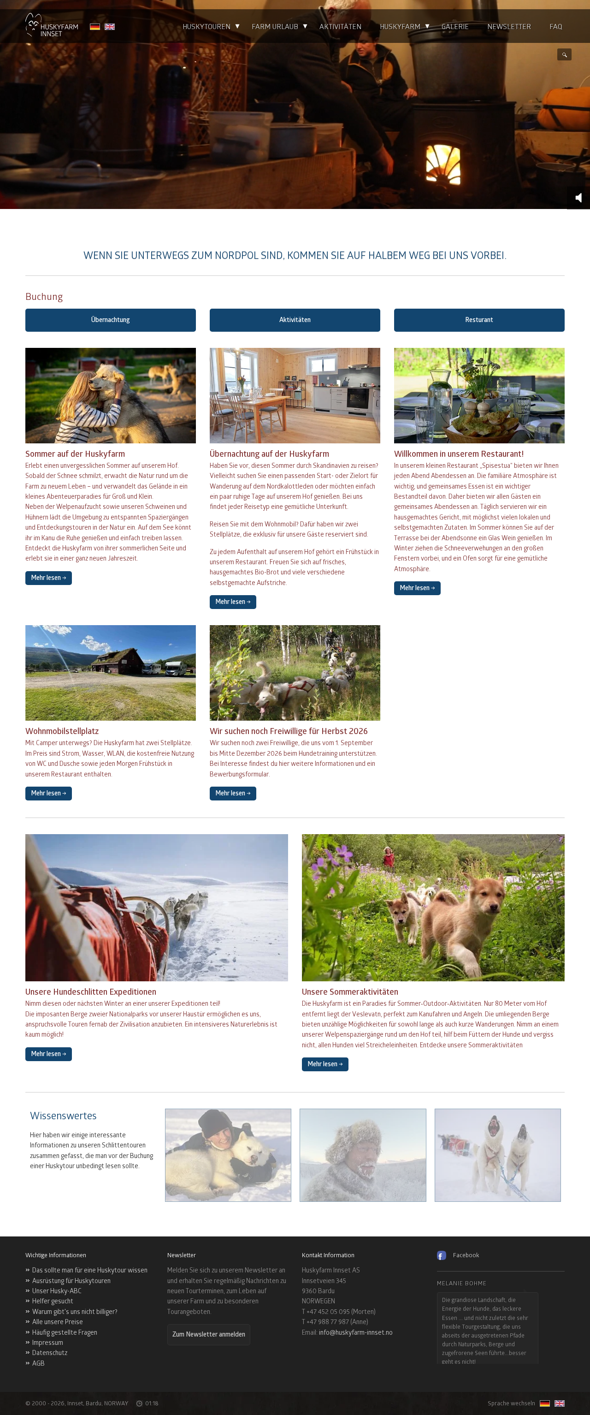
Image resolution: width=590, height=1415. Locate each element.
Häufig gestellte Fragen (64, 1333)
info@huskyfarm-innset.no (356, 1333)
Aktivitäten (340, 27)
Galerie (455, 27)
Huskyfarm (400, 27)
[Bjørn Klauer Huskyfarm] (51, 26)
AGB (38, 1363)
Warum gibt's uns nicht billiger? (75, 1312)
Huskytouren (206, 27)
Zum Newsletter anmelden (208, 1334)
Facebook (466, 1255)
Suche (564, 54)
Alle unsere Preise (57, 1322)
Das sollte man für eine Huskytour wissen (90, 1270)
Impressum (47, 1343)
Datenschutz (49, 1353)
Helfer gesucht (52, 1301)
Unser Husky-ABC (57, 1291)
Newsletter (509, 27)
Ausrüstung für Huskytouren (71, 1281)
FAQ (555, 27)
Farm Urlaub (275, 27)
